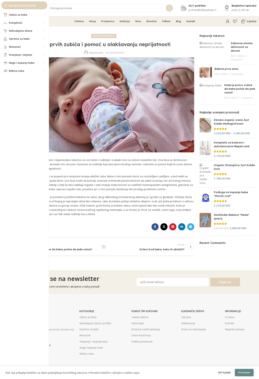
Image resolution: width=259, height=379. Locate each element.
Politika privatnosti (142, 341)
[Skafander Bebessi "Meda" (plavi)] (205, 221)
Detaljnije (224, 372)
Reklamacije (188, 323)
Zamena (186, 317)
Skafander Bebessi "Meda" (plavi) (231, 216)
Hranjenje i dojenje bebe (93, 341)
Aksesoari (85, 335)
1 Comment (236, 74)
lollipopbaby (96, 52)
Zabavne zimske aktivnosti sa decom (242, 46)
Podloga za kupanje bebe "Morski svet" (231, 194)
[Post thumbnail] (214, 51)
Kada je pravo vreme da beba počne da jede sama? (239, 88)
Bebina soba (86, 353)
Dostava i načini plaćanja (145, 329)
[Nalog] (227, 21)
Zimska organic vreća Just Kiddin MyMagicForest (231, 121)
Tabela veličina (139, 317)
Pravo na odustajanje (193, 329)
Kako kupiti (137, 323)
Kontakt (229, 323)
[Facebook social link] (155, 226)
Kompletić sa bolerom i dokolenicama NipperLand (231, 144)
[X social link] (164, 226)
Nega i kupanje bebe (91, 347)
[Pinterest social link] (172, 226)
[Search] (169, 8)
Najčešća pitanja (234, 329)
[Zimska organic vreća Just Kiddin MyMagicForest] (205, 126)
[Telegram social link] (190, 226)
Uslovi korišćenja (141, 335)
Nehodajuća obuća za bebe (95, 323)
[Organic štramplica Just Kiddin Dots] (205, 174)
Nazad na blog (103, 246)
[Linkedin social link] (181, 226)
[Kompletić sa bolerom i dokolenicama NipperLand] (205, 149)
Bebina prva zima (226, 68)
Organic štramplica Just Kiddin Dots (234, 167)
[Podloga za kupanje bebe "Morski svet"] (205, 198)
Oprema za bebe (89, 329)
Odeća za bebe (88, 317)
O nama (229, 317)
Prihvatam (244, 372)
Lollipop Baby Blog (104, 35)
